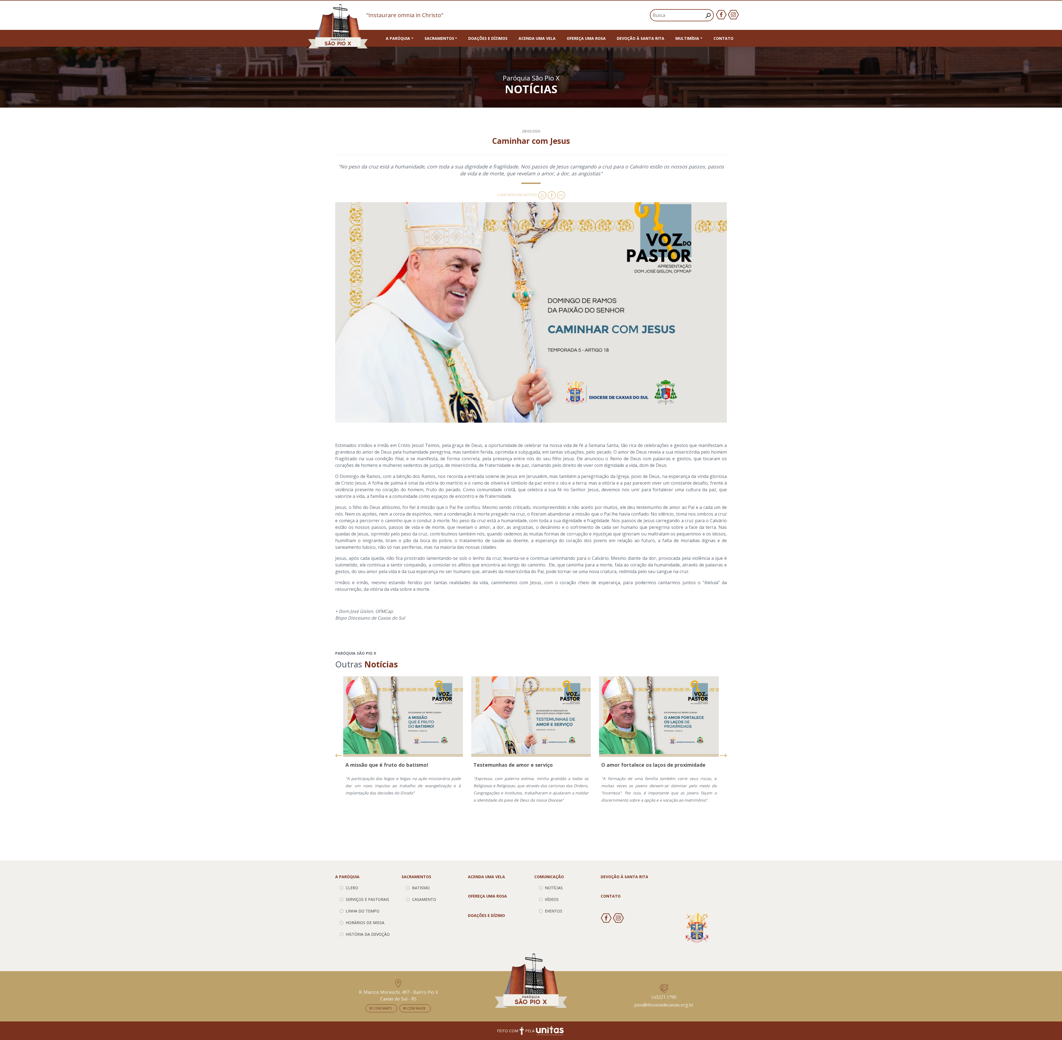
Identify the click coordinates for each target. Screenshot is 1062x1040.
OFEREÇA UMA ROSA (586, 38)
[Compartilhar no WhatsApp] (541, 194)
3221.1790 (663, 997)
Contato (723, 38)
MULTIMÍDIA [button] (687, 38)
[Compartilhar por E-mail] (560, 194)
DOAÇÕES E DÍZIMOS (487, 38)
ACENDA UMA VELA (537, 38)
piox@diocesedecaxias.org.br (664, 1005)
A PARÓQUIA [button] (398, 38)
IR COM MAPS (380, 1008)
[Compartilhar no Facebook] (551, 194)
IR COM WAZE (414, 1008)
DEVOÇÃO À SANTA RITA (640, 38)
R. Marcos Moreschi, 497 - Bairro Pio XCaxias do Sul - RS (398, 995)
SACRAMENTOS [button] (439, 38)
